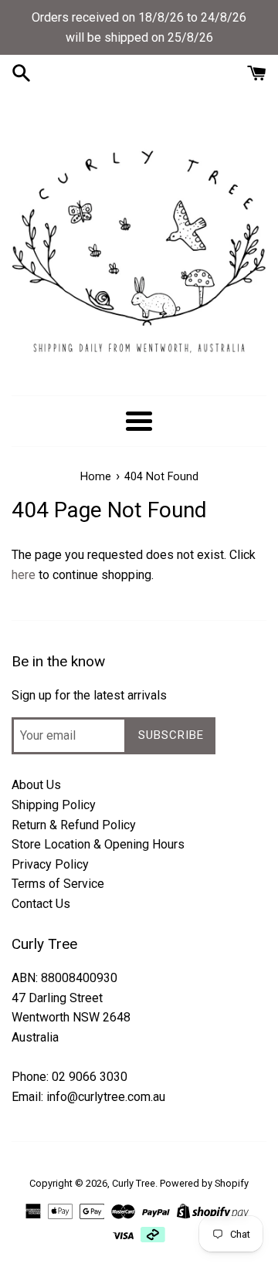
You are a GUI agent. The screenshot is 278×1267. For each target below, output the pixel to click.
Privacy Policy (50, 864)
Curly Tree (133, 1183)
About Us (36, 784)
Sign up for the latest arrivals (89, 695)
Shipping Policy (54, 805)
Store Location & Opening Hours (98, 844)
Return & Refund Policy (74, 825)
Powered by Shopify (204, 1183)
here (24, 574)
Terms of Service (58, 883)
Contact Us (41, 903)
